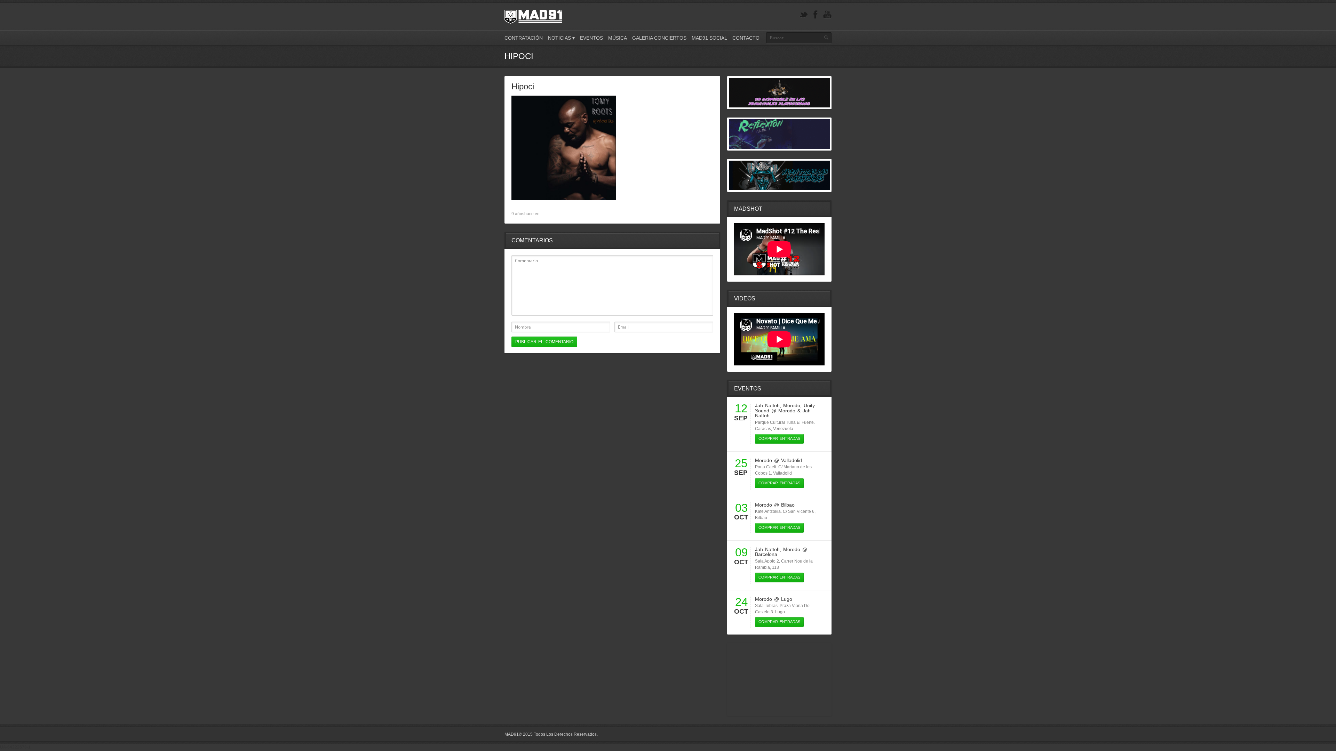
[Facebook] (815, 14)
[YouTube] (827, 14)
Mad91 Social (709, 38)
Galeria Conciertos (659, 38)
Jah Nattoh (767, 405)
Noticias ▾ (561, 38)
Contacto (746, 38)
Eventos (591, 38)
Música (617, 38)
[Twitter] (804, 14)
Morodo (791, 405)
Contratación (523, 38)
